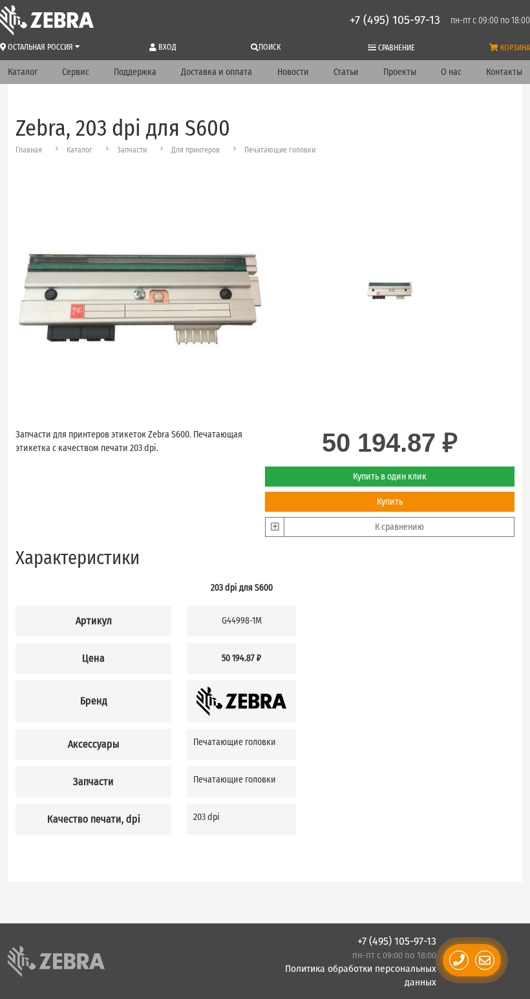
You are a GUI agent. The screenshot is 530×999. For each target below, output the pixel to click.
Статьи (346, 72)
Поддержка (135, 72)
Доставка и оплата (216, 72)
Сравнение (395, 47)
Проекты (399, 72)
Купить (390, 501)
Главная (29, 149)
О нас (451, 72)
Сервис (75, 72)
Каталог (22, 72)
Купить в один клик (390, 476)
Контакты (504, 72)
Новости (293, 72)
